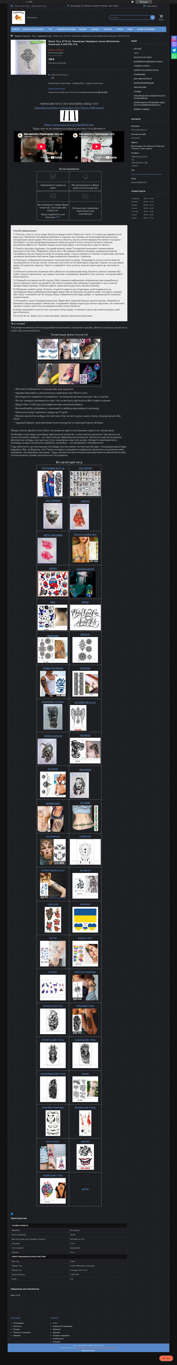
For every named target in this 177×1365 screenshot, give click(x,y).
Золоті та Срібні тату (85, 534)
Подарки (108, 29)
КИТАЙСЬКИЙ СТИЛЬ (85, 1107)
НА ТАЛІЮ (85, 802)
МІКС (52, 602)
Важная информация (144, 83)
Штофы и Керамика (146, 29)
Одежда (95, 29)
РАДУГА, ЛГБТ (85, 938)
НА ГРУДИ (53, 769)
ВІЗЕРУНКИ (52, 635)
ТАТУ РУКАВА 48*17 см (52, 468)
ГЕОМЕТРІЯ (85, 836)
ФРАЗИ (85, 602)
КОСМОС (52, 972)
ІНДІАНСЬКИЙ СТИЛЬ (85, 1040)
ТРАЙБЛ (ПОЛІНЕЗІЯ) (53, 668)
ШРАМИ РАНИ (53, 803)
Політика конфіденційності (106, 1348)
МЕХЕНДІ (85, 634)
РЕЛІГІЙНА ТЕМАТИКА (53, 1107)
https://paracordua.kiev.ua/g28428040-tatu (69, 124)
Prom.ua (101, 1345)
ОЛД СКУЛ (53, 904)
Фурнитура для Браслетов (146, 70)
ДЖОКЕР (85, 1141)
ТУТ (58, 217)
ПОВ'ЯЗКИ (85, 668)
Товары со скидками (22, 1332)
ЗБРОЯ (85, 1189)
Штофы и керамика (61, 1335)
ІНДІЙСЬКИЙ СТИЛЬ (53, 1175)
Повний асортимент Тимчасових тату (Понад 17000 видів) (69, 107)
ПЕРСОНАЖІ (85, 769)
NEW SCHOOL (53, 1141)
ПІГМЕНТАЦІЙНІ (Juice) (53, 870)
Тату (50, 29)
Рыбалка (83, 29)
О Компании (139, 74)
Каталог (138, 49)
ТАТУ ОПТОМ (85, 468)
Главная (16, 29)
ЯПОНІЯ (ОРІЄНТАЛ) (53, 1006)
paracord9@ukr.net (139, 182)
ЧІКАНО (85, 1073)
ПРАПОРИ (85, 904)
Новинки (17, 1335)
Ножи (130, 29)
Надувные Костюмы (66, 29)
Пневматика (58, 1338)
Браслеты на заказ (143, 57)
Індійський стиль (45, 36)
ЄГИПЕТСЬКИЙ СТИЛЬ (53, 1040)
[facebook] (12, 1214)
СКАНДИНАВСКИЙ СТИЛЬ (53, 1073)
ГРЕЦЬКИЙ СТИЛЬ (85, 1006)
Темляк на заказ (142, 66)
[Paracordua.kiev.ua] (18, 17)
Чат (168, 1358)
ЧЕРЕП (47, 736)
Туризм (119, 29)
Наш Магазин (140, 87)
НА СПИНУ (80, 702)
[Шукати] (152, 17)
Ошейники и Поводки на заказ (148, 61)
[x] (15, 1214)
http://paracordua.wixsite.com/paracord (147, 174)
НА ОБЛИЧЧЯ (52, 836)
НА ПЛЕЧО (85, 735)
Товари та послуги (22, 36)
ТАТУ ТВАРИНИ (53, 500)
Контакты (17, 1326)
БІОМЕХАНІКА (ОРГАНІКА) (53, 702)
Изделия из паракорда (33, 29)
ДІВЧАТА (85, 501)
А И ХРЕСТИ (56, 736)
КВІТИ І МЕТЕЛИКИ (53, 535)
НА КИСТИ (85, 870)
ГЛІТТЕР (53, 938)
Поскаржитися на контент (85, 1348)
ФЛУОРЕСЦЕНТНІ (85, 569)
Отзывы (137, 91)
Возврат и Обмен (141, 109)
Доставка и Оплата (143, 79)
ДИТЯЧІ (53, 568)
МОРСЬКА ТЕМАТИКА (85, 972)
